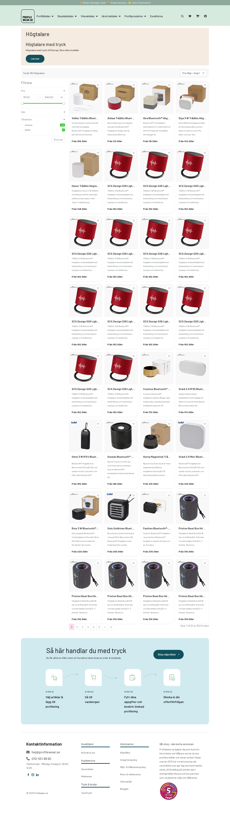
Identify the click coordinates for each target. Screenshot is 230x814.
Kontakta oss (88, 752)
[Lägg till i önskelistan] (98, 85)
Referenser (86, 776)
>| (111, 626)
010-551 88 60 (41, 759)
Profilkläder (44, 16)
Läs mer (35, 58)
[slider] (22, 103)
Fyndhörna (156, 16)
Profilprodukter (134, 16)
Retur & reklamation (130, 774)
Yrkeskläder (88, 16)
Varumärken (87, 769)
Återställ (58, 139)
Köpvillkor (125, 752)
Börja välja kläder (167, 654)
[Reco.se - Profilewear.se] (168, 791)
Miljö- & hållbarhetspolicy (133, 767)
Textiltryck (86, 792)
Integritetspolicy (128, 759)
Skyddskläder (65, 16)
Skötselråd (126, 781)
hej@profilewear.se (45, 752)
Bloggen (124, 788)
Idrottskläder (110, 16)
